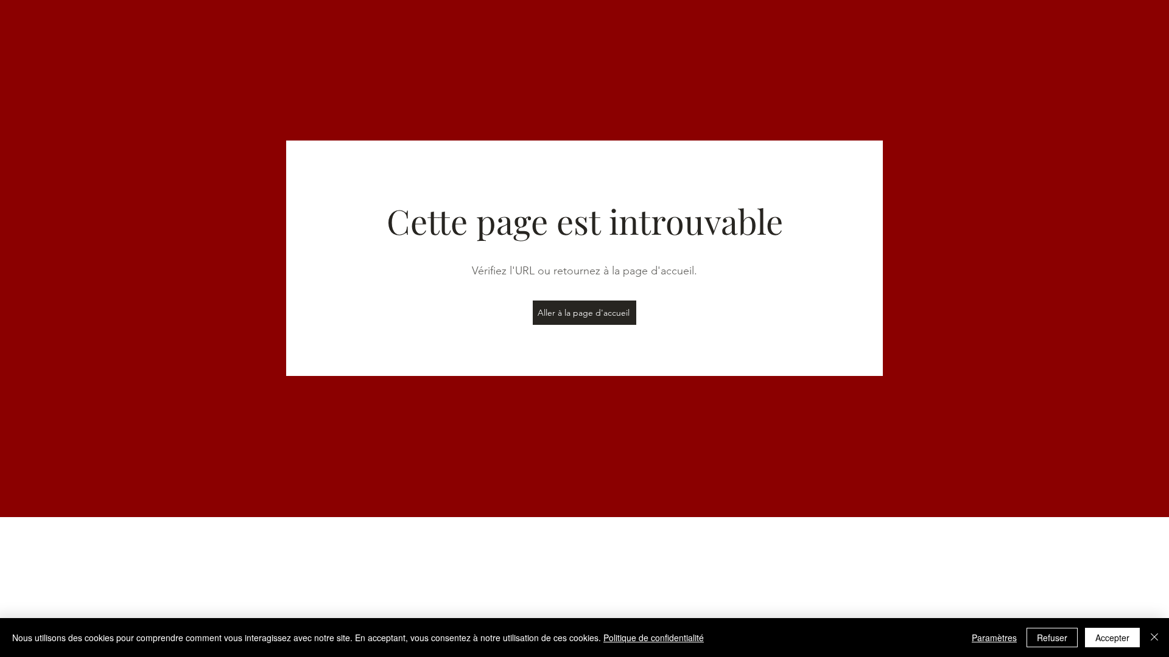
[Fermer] (1154, 637)
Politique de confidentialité (653, 637)
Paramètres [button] (994, 637)
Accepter (1112, 637)
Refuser (1052, 637)
